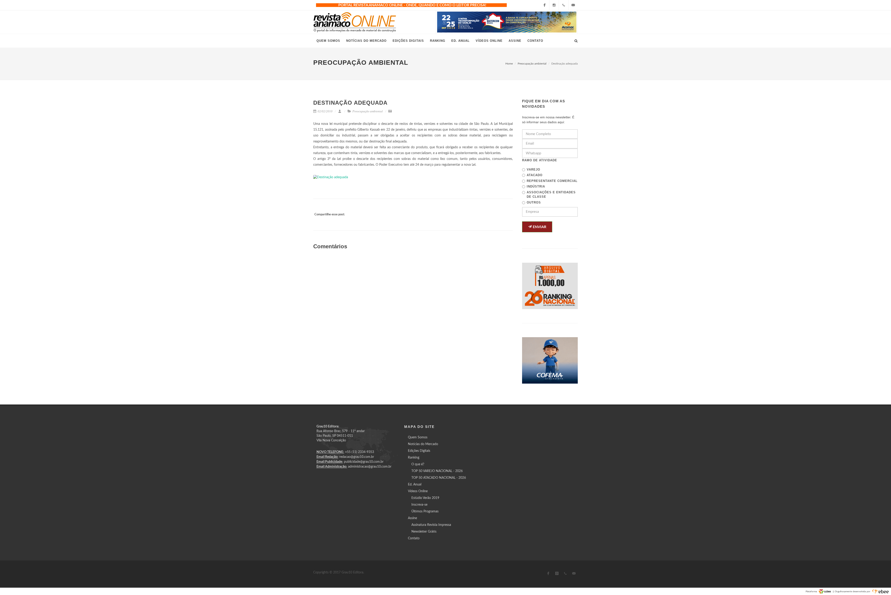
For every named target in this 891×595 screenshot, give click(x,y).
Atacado (534, 175)
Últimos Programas (425, 511)
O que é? (417, 464)
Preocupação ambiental (532, 63)
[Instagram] (554, 5)
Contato (414, 538)
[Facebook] (544, 5)
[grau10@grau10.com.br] (573, 5)
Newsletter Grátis (423, 531)
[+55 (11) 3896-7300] (563, 5)
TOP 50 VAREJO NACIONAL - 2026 (437, 471)
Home (509, 63)
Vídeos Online (418, 491)
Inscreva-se (419, 504)
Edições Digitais (419, 451)
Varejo (533, 169)
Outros (534, 202)
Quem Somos (417, 437)
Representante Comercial (552, 181)
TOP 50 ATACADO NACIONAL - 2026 (438, 477)
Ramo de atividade (539, 160)
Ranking (413, 457)
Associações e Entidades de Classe (551, 195)
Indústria (536, 186)
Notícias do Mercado (423, 444)
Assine (412, 518)
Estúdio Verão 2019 (425, 498)
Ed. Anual (414, 484)
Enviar (539, 227)
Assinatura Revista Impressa (431, 525)
